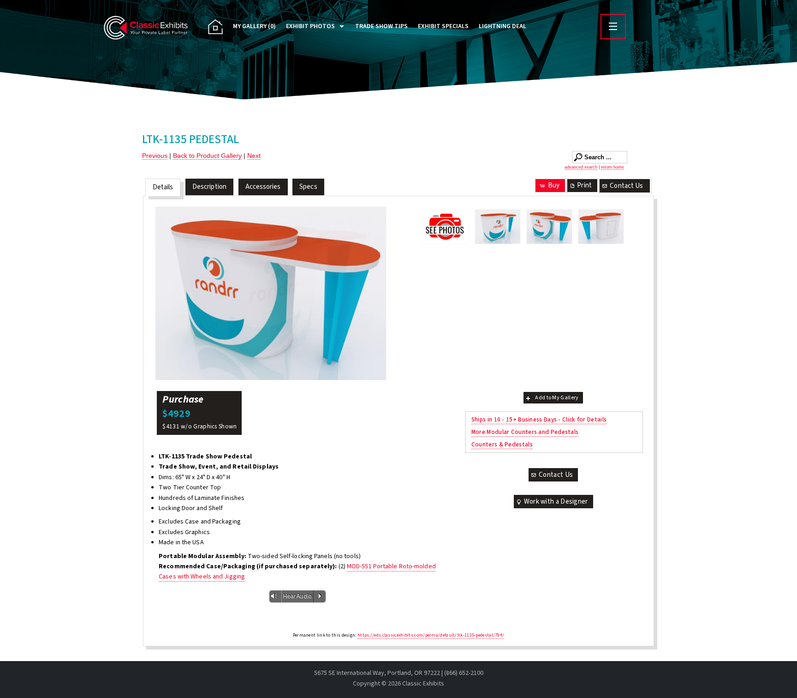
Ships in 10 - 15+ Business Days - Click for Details (539, 419)
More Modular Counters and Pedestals (525, 431)
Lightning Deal (502, 26)
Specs (308, 187)
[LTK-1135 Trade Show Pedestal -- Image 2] (270, 293)
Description (209, 187)
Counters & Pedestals (502, 444)
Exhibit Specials (443, 26)
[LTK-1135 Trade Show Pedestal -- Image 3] (601, 227)
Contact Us (626, 186)
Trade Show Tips (381, 26)
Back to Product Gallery (207, 155)
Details (163, 187)
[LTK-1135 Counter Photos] (446, 226)
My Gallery (254, 26)
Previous (154, 155)
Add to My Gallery (556, 398)
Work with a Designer (556, 501)
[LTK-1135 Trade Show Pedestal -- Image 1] (497, 227)
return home (612, 167)
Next (254, 155)
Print (584, 185)
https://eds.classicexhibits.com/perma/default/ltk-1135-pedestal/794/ (430, 635)
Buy (553, 185)
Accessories (263, 187)
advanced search (581, 167)
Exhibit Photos (310, 26)
